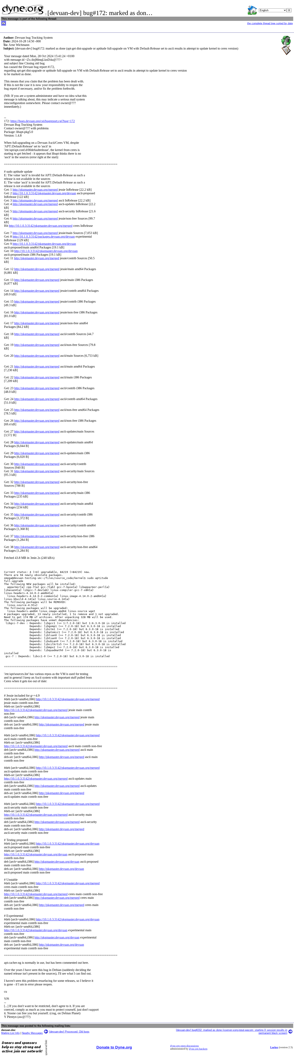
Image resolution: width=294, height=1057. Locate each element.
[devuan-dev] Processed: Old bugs (69, 1031)
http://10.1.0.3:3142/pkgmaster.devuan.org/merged (40, 225)
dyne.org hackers (198, 1048)
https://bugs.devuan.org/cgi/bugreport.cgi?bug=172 (42, 121)
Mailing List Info (10, 1033)
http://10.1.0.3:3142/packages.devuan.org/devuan (44, 236)
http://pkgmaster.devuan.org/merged (35, 189)
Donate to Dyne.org (114, 1047)
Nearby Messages (32, 1033)
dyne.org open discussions (184, 1045)
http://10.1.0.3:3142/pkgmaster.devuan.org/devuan (44, 193)
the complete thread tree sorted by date (270, 23)
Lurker (274, 1047)
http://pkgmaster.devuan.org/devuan (56, 861)
